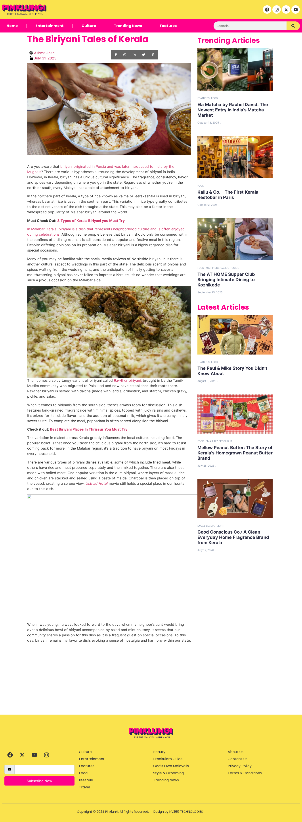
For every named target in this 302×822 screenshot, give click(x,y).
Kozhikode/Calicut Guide (222, 267)
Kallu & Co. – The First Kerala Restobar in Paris (227, 194)
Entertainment (50, 25)
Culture (89, 25)
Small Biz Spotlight (219, 441)
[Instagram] (276, 9)
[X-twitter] (286, 9)
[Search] (293, 25)
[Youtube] (295, 9)
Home (12, 25)
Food (214, 98)
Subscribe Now (39, 781)
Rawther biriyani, (128, 380)
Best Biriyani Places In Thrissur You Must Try (88, 429)
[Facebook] (267, 9)
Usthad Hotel (97, 483)
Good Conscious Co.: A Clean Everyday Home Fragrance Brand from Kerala (233, 537)
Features (168, 25)
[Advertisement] (151, 681)
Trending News (128, 25)
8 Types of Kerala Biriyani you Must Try (91, 220)
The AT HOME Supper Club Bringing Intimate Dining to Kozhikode (226, 280)
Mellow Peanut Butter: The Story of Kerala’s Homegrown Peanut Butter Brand (235, 453)
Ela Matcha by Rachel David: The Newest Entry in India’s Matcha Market (232, 110)
